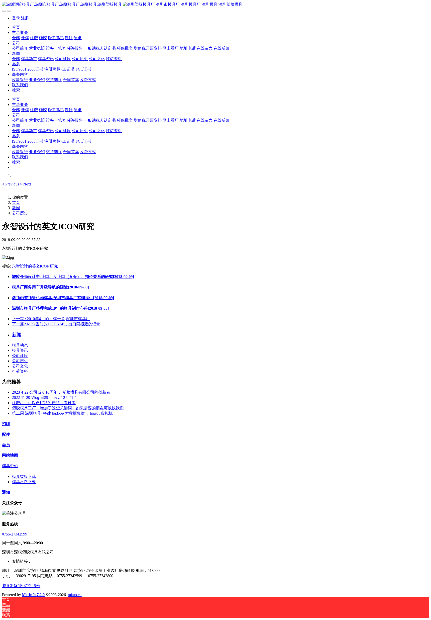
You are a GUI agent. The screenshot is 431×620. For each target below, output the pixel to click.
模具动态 (20, 345)
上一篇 (51, 319)
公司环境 (20, 356)
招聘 (6, 424)
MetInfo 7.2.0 (33, 595)
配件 (6, 434)
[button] (11, 184)
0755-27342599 (14, 534)
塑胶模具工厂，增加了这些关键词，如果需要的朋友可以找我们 (68, 408)
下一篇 (56, 324)
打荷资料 (20, 371)
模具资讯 (20, 350)
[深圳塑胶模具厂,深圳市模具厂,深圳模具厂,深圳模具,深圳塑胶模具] (215, 4)
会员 (6, 445)
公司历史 (20, 213)
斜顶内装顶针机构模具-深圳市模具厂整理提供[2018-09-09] (63, 298)
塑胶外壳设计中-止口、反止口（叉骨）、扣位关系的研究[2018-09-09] (73, 276)
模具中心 (10, 466)
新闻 (16, 208)
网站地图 (10, 455)
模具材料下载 (24, 482)
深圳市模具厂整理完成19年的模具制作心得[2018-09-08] (60, 308)
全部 (16, 38)
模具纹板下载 (24, 476)
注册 (25, 18)
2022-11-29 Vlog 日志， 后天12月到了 (44, 397)
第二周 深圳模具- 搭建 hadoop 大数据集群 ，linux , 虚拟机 (62, 413)
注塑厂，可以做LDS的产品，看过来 (44, 403)
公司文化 (20, 366)
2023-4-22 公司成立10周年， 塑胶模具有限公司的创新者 (61, 392)
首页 (16, 27)
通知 (6, 492)
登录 (16, 18)
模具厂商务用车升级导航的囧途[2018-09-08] (50, 287)
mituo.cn (75, 595)
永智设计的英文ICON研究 (35, 266)
